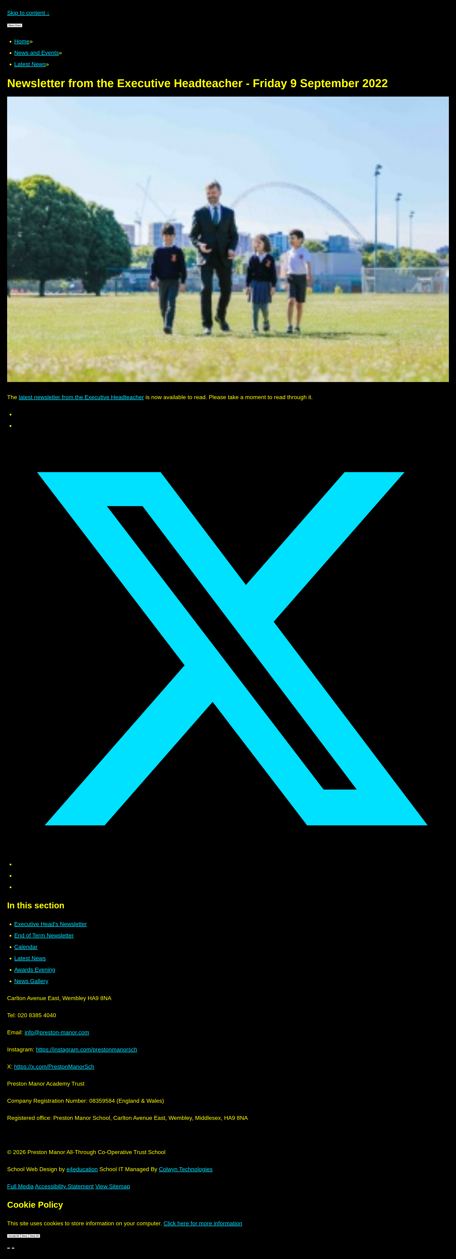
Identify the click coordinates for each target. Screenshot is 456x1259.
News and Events (36, 53)
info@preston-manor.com (57, 1032)
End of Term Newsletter (44, 935)
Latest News (30, 64)
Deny (24, 1236)
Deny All (34, 1236)
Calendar (26, 947)
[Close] (8, 1248)
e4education (82, 1169)
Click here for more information (203, 1223)
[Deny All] (13, 1248)
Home (22, 41)
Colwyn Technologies (186, 1169)
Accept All (14, 1236)
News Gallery (31, 981)
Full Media (20, 1186)
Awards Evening (34, 969)
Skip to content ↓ (28, 13)
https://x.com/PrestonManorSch (54, 1066)
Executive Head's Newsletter (50, 924)
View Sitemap (112, 1186)
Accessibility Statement (64, 1186)
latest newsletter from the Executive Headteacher (81, 397)
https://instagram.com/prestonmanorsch (86, 1049)
